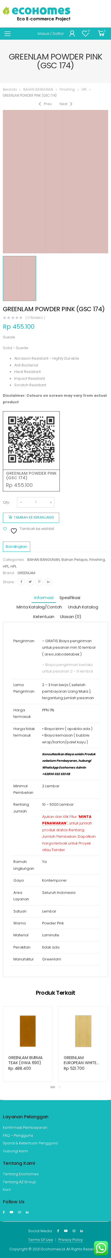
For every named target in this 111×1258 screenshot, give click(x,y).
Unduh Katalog (83, 607)
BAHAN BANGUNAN (38, 89)
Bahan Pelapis (74, 559)
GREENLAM (26, 572)
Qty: (6, 502)
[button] (52, 1087)
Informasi (44, 598)
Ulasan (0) (70, 617)
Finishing (67, 89)
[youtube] (11, 1212)
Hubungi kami (15, 1151)
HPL (84, 89)
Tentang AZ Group (19, 1181)
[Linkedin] (48, 582)
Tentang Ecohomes (21, 1174)
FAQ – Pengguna (18, 1135)
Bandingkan (16, 546)
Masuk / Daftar (51, 33)
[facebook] (4, 1212)
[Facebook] (21, 582)
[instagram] (19, 1212)
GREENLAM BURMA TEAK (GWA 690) (25, 1060)
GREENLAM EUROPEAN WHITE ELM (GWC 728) (80, 1063)
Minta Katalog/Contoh (39, 607)
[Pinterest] (39, 582)
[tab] (44, 598)
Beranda (10, 89)
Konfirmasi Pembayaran (25, 1127)
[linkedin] (27, 1212)
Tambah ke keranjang (34, 517)
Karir (7, 1189)
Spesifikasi (69, 598)
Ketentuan (43, 617)
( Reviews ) (35, 318)
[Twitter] (30, 582)
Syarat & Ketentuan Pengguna (30, 1143)
